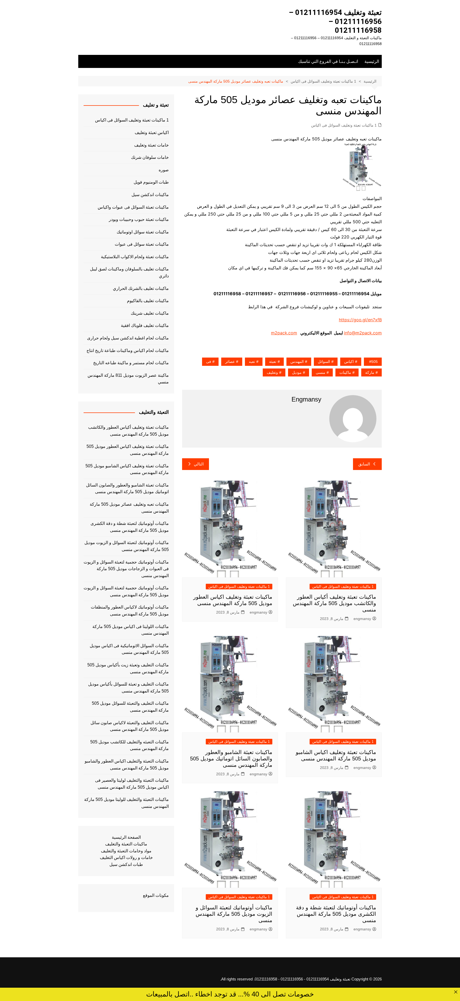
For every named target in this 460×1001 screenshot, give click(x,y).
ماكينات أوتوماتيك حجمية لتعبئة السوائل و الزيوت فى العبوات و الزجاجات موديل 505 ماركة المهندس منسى (126, 569)
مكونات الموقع (156, 895)
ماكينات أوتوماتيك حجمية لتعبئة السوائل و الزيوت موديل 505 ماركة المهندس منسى (126, 591)
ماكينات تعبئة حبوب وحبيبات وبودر (139, 219)
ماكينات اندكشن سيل (150, 194)
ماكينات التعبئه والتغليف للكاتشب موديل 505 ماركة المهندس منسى (129, 745)
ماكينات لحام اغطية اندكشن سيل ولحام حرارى (128, 338)
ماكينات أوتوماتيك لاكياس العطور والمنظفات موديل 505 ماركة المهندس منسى (130, 610)
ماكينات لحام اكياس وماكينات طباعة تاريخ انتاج (128, 350)
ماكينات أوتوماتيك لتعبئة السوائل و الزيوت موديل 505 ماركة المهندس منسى (234, 914)
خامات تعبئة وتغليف (151, 145)
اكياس (349, 361)
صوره (164, 170)
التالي (199, 464)
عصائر (230, 361)
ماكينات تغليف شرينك (150, 313)
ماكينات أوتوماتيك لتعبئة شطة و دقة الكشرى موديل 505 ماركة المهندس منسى (336, 914)
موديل (297, 372)
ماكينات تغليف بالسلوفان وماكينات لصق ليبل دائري (129, 272)
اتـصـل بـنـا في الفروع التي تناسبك (328, 61)
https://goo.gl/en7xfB (360, 319)
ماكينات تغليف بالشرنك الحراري (141, 288)
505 (374, 361)
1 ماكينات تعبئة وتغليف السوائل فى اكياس (344, 125)
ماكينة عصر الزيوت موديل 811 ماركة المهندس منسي (128, 378)
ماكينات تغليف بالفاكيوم (148, 300)
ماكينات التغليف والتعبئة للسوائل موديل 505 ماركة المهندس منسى (130, 706)
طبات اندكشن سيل (126, 864)
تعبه (252, 361)
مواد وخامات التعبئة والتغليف (126, 851)
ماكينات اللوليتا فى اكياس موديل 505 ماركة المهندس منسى (130, 630)
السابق (364, 464)
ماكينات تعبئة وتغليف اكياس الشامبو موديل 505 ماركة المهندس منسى (127, 469)
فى (208, 361)
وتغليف (272, 372)
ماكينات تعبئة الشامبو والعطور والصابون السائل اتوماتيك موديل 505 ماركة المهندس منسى (231, 758)
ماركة (369, 372)
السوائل (324, 361)
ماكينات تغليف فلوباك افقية (145, 325)
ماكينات (345, 372)
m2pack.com (284, 332)
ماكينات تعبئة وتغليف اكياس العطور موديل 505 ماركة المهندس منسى (128, 450)
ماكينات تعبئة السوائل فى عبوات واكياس (133, 207)
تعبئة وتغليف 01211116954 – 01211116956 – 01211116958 (335, 21)
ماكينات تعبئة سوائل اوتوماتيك (143, 232)
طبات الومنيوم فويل (151, 182)
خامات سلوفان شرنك (150, 157)
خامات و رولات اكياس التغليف (126, 857)
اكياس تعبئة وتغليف (152, 132)
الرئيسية (371, 61)
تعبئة (272, 361)
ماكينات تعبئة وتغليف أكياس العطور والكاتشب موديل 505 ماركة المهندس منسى (334, 603)
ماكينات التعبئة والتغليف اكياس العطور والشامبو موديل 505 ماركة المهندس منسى (127, 764)
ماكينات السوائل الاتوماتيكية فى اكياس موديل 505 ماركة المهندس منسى (129, 649)
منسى (320, 372)
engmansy (362, 619)
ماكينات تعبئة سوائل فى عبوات (142, 244)
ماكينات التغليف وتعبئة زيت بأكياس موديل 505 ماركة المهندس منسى (128, 668)
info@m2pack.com (363, 332)
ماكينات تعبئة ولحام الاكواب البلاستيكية (135, 256)
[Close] (455, 992)
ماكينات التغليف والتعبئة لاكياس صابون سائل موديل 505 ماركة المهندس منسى (130, 726)
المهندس (297, 361)
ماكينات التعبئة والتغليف (126, 844)
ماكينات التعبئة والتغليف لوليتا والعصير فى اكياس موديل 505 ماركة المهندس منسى (132, 783)
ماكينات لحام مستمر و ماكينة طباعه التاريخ (131, 362)
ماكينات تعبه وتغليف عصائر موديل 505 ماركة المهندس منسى (129, 507)
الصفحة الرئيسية (126, 837)
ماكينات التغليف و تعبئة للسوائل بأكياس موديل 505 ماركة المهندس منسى (128, 687)
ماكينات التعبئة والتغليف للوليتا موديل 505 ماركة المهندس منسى (126, 803)
